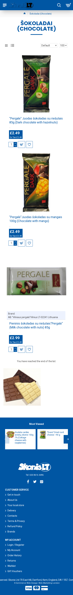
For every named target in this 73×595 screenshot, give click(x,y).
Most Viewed (36, 424)
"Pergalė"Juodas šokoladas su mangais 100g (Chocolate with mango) (35, 219)
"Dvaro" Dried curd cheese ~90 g (55, 433)
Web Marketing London (49, 583)
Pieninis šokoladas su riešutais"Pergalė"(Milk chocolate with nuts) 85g (36, 325)
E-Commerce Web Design (26, 583)
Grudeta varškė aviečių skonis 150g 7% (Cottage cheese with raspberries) (24, 437)
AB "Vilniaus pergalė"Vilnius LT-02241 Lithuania (33, 317)
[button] (5, 439)
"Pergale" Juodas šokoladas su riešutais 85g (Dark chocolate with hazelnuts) (36, 120)
